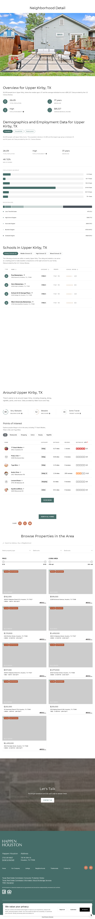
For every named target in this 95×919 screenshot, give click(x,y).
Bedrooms (67, 550)
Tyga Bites (14, 465)
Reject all (62, 909)
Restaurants (14, 435)
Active (33, 435)
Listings (27, 868)
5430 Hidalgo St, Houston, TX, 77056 (21, 295)
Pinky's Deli (15, 456)
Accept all (84, 909)
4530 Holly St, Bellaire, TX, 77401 (20, 286)
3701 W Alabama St (17, 483)
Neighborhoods (40, 868)
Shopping (24, 435)
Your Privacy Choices (47, 917)
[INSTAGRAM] (86, 868)
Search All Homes (47, 516)
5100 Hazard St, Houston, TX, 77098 (21, 277)
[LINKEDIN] (91, 868)
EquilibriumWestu (16, 489)
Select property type (8, 550)
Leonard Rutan (16, 480)
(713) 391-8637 (7, 858)
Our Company (15, 868)
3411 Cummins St (17, 449)
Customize (73, 909)
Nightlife (50, 435)
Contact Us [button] (47, 800)
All (6, 435)
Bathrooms (36, 550)
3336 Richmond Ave (17, 458)
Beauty (41, 435)
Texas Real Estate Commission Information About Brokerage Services (26, 880)
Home (4, 868)
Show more (47, 500)
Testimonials (54, 868)
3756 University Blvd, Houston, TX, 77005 (23, 304)
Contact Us (67, 868)
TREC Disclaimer (8, 883)
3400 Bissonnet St (17, 491)
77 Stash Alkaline (17, 447)
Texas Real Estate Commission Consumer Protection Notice (23, 878)
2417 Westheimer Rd (18, 474)
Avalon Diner (15, 472)
